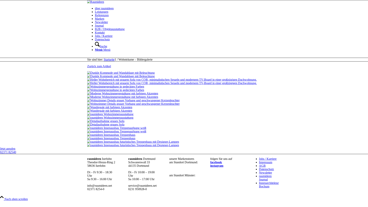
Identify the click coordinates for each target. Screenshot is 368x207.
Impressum (265, 162)
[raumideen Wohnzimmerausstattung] (184, 116)
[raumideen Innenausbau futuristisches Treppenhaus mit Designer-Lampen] (184, 143)
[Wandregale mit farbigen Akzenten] (184, 109)
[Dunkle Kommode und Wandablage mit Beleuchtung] (184, 74)
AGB (262, 165)
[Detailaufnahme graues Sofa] (184, 122)
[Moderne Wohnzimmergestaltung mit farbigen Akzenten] (184, 95)
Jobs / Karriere (268, 158)
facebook (216, 162)
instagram (216, 165)
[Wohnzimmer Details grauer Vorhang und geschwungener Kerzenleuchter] (184, 102)
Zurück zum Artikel (99, 66)
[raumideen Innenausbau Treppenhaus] (184, 136)
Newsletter (265, 172)
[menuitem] (188, 8)
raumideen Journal (265, 177)
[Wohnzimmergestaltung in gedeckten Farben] (184, 88)
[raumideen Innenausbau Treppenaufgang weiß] (184, 129)
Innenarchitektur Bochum (269, 184)
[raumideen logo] (95, 1)
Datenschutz (266, 169)
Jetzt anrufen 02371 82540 (8, 150)
